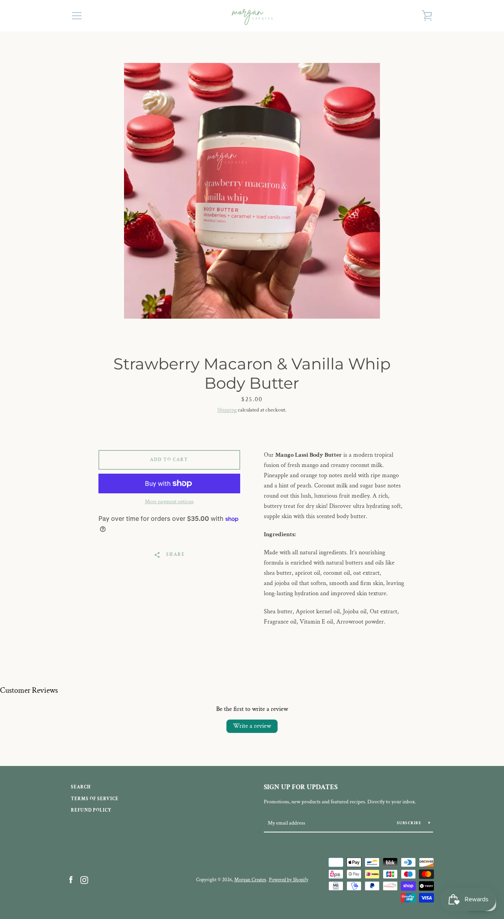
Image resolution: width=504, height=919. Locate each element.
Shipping (227, 409)
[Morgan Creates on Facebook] (71, 879)
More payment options (169, 501)
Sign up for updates (300, 787)
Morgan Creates (250, 880)
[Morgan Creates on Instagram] (84, 879)
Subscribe (410, 823)
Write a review (252, 726)
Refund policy (91, 810)
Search (81, 787)
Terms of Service (95, 799)
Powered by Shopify (288, 880)
